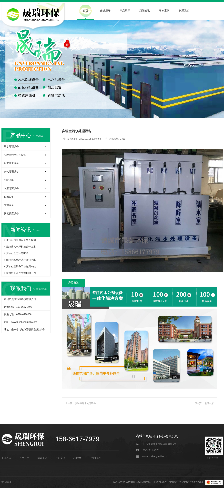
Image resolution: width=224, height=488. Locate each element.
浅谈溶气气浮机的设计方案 (21, 246)
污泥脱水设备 (11, 163)
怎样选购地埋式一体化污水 (21, 259)
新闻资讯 (144, 10)
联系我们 (184, 10)
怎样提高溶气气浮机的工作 (21, 273)
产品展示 (125, 10)
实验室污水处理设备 (15, 154)
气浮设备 (9, 205)
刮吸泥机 (9, 180)
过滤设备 (9, 196)
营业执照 (96, 457)
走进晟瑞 (105, 10)
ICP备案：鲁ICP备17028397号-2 (186, 482)
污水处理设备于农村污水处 (21, 266)
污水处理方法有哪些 (17, 253)
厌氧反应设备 (11, 213)
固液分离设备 (11, 188)
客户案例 (164, 10)
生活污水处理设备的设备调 (21, 240)
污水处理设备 (11, 146)
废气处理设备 (11, 171)
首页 (85, 10)
